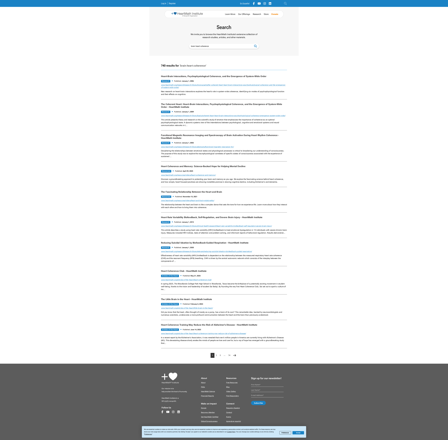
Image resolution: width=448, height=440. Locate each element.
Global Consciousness (209, 421)
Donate (274, 14)
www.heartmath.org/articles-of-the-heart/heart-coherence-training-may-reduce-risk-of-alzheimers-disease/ (203, 333)
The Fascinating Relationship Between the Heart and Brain (191, 192)
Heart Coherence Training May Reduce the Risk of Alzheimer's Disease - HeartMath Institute (209, 324)
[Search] (256, 46)
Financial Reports (207, 396)
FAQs (203, 387)
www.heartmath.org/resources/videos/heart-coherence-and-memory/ (188, 175)
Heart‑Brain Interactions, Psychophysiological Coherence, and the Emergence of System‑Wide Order (213, 76)
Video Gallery (231, 391)
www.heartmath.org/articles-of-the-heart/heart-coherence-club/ (186, 280)
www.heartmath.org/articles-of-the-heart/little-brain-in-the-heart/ (187, 308)
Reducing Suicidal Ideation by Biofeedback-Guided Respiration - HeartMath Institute (204, 242)
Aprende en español (233, 421)
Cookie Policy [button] (231, 432)
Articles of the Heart (170, 276)
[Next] (234, 355)
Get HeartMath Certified (209, 417)
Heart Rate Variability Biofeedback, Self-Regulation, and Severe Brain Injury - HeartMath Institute (211, 217)
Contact (229, 412)
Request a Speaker (233, 408)
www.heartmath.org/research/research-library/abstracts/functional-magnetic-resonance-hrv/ (197, 147)
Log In (163, 3)
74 (229, 355)
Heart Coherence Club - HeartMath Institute (183, 271)
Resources (166, 171)
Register (172, 3)
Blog (228, 387)
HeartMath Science (208, 391)
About (203, 383)
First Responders (232, 396)
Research (165, 81)
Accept (298, 433)
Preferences (285, 433)
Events (228, 417)
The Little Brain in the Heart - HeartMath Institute (186, 299)
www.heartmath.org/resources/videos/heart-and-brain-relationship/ (187, 201)
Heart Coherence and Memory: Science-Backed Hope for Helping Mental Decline (203, 166)
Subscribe (258, 403)
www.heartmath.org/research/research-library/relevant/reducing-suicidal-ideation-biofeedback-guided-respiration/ (206, 251)
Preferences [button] (148, 434)
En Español (245, 3)
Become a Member (208, 412)
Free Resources (232, 383)
